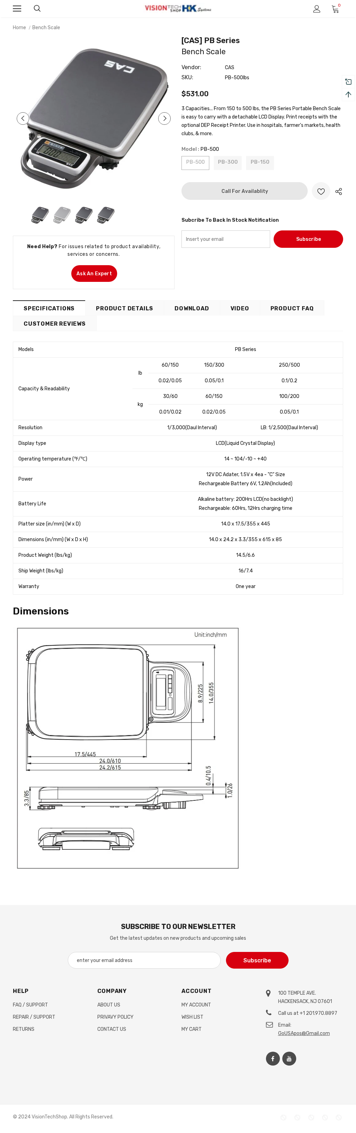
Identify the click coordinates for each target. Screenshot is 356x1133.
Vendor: (191, 67)
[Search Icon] (37, 8)
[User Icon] (317, 9)
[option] (94, 118)
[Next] (164, 118)
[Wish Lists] (321, 191)
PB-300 (228, 162)
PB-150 (260, 162)
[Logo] (178, 8)
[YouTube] (289, 1059)
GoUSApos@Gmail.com (304, 1033)
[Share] (336, 191)
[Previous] (23, 118)
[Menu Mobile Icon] (17, 9)
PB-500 (195, 162)
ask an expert (94, 274)
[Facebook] (273, 1059)
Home (19, 28)
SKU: (187, 77)
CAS (229, 68)
